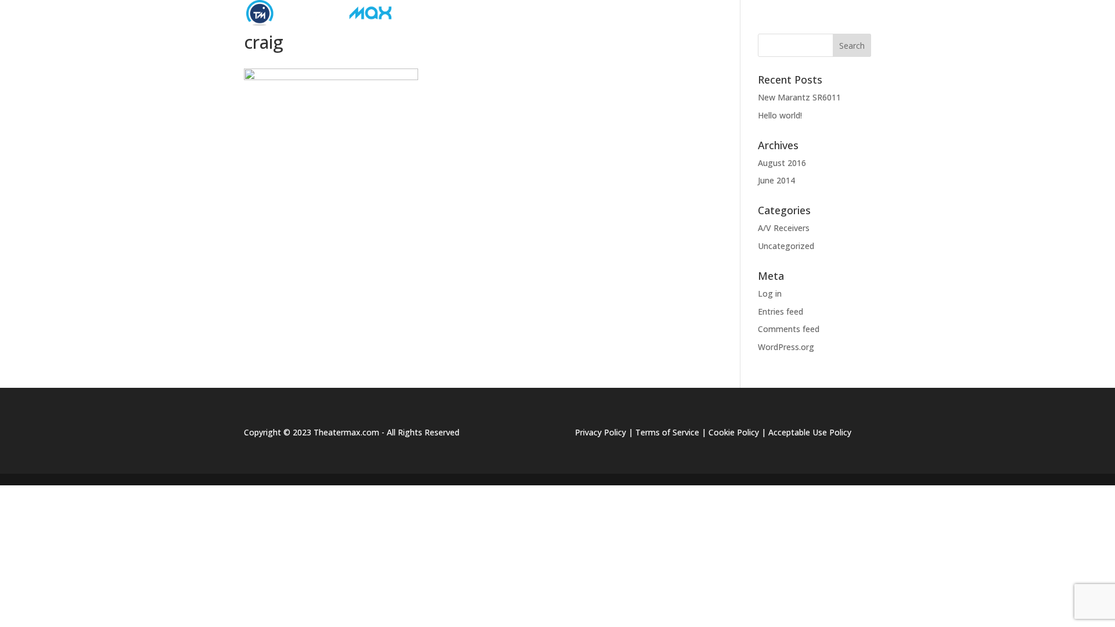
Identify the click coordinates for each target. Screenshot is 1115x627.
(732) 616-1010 (842, 13)
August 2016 (782, 162)
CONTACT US (773, 13)
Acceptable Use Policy (809, 432)
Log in (770, 293)
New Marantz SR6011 (799, 97)
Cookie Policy (733, 432)
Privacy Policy (600, 432)
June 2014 (776, 180)
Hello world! (780, 115)
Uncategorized (786, 245)
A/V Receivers (784, 227)
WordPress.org (786, 346)
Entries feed (780, 311)
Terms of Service (667, 432)
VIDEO (625, 13)
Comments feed (788, 328)
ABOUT (522, 13)
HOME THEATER (693, 13)
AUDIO (574, 13)
